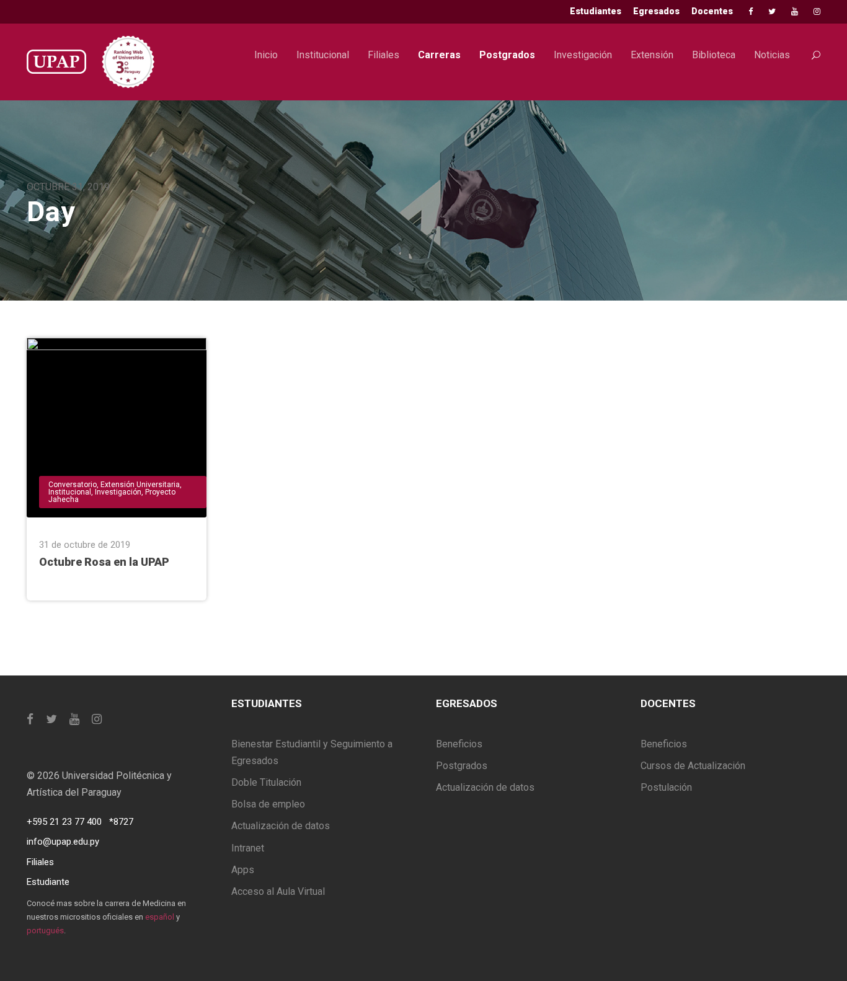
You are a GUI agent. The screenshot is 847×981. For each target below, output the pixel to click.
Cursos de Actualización (693, 766)
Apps (242, 870)
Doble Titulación (266, 782)
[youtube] (794, 11)
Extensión (652, 55)
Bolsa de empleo (268, 804)
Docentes (712, 11)
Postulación (666, 787)
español (159, 917)
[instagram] (817, 11)
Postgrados (507, 55)
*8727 (121, 821)
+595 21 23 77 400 (64, 821)
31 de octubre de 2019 (84, 544)
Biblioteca (713, 55)
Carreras (439, 55)
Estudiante (48, 881)
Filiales (383, 55)
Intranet (247, 848)
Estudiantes (595, 11)
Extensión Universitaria (140, 484)
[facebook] (750, 11)
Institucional (322, 55)
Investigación (583, 55)
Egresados (656, 11)
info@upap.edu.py (63, 841)
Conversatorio (72, 484)
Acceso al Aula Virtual (278, 891)
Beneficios (459, 744)
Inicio (266, 55)
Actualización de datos (280, 826)
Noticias (772, 55)
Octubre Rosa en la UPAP (104, 561)
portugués (45, 930)
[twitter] (772, 11)
